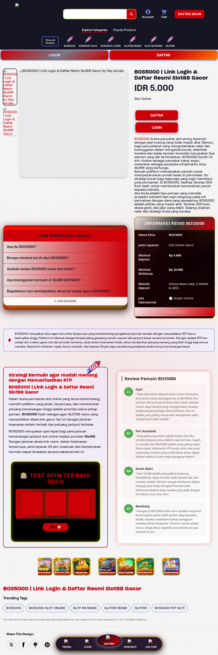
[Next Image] (124, 123)
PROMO (66, 646)
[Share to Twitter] (11, 644)
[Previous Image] (22, 123)
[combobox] (95, 14)
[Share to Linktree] (35, 644)
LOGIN (54, 55)
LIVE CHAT (151, 646)
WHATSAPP (130, 646)
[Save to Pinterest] (47, 644)
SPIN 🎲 (55, 527)
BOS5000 (141, 139)
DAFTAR (164, 55)
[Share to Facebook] (23, 644)
